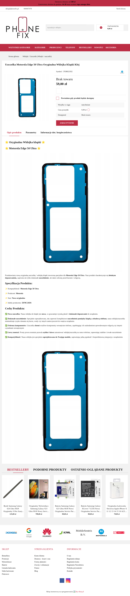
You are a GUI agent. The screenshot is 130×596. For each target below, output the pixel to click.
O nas (69, 556)
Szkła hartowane (8, 571)
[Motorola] (122, 72)
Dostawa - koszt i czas (42, 559)
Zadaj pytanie (67, 123)
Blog (36, 571)
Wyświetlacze (7, 562)
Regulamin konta (73, 562)
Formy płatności (40, 562)
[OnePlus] (101, 532)
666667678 (28, 9)
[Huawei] (29, 532)
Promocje (5, 559)
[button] (5, 549)
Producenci (56, 48)
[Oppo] (119, 532)
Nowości (98, 48)
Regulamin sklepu (73, 559)
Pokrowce (5, 574)
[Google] (11, 532)
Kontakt (70, 571)
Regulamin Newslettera (75, 565)
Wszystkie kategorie (19, 48)
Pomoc (36, 568)
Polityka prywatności (74, 568)
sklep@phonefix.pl (12, 9)
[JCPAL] (47, 532)
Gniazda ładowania (8, 568)
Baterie (4, 565)
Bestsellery (85, 48)
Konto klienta (39, 556)
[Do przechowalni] (59, 91)
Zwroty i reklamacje (41, 565)
